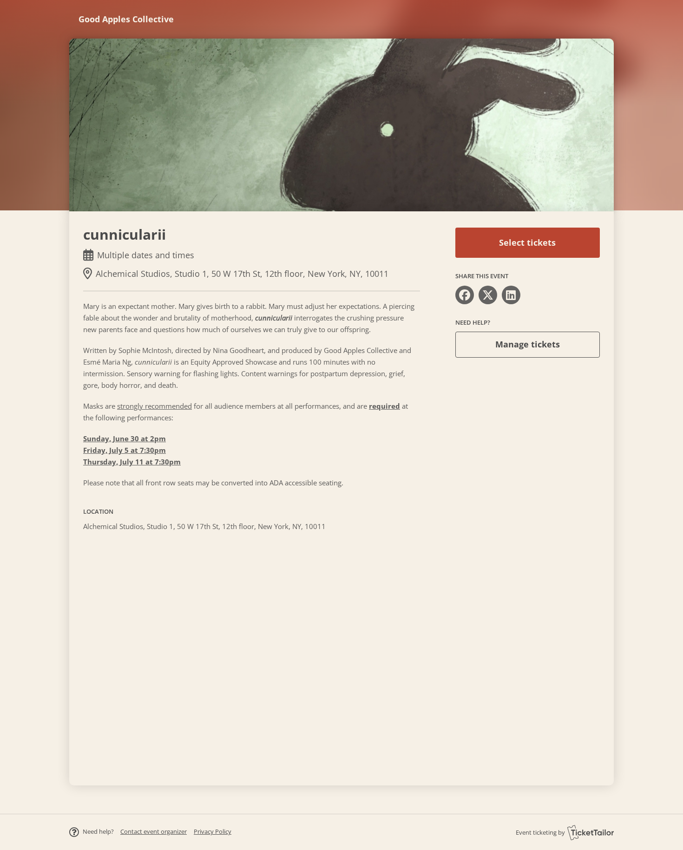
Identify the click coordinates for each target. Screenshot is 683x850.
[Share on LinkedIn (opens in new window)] (511, 295)
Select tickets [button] (527, 242)
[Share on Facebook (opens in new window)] (464, 295)
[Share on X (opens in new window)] (488, 295)
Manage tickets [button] (527, 344)
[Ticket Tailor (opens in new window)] (590, 832)
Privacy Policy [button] (212, 831)
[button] (153, 831)
